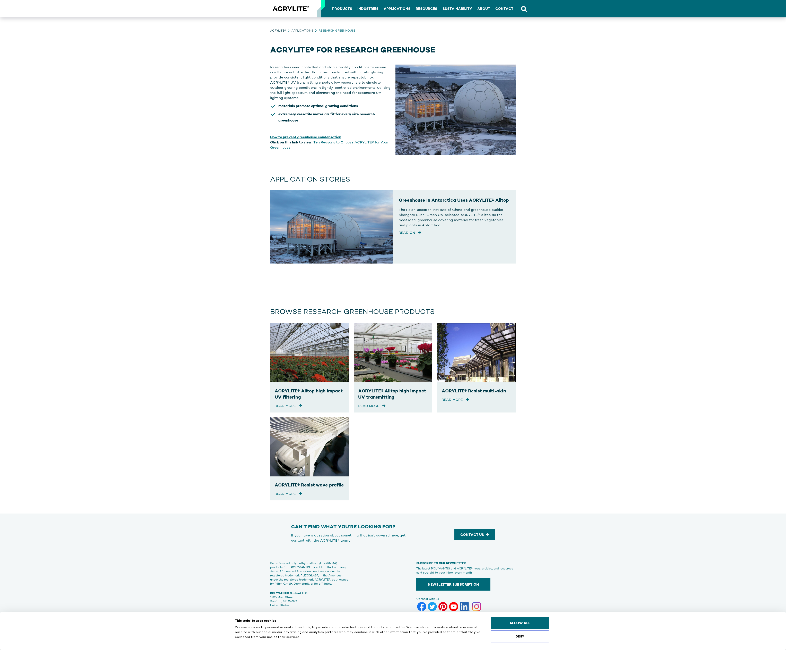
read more (286, 405)
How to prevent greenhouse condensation (305, 137)
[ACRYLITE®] (290, 9)
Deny (520, 636)
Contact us (472, 534)
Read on (407, 232)
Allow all (519, 623)
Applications (302, 30)
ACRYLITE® (278, 30)
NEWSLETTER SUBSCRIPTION (453, 584)
